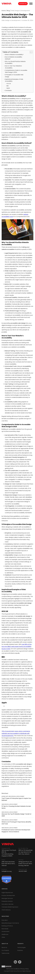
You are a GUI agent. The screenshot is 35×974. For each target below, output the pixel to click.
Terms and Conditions (13, 969)
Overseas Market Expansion (10, 907)
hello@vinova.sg (6, 871)
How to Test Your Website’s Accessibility (13, 67)
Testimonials (5, 953)
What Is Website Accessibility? (14, 54)
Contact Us (23, 3)
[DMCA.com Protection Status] (6, 966)
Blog (8, 10)
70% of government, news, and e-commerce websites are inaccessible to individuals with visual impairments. (16, 733)
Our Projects (5, 950)
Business (20, 950)
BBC (8, 86)
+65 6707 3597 (22, 871)
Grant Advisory (6, 910)
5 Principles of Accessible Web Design (14, 76)
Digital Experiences (7, 892)
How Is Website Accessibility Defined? (13, 58)
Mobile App (5, 796)
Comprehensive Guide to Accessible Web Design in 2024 (16, 71)
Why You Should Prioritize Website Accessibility (15, 62)
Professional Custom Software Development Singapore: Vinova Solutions (16, 831)
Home (4, 10)
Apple (8, 88)
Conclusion (8, 90)
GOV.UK (9, 83)
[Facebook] (20, 962)
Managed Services (7, 898)
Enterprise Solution (7, 901)
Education (5, 920)
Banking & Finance (7, 926)
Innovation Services (7, 904)
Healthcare (5, 934)
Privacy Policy (25, 969)
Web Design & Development (11, 20)
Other (3, 937)
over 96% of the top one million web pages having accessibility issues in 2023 (17, 646)
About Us (4, 947)
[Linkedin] (15, 962)
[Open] (30, 3)
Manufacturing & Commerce (10, 923)
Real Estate (5, 929)
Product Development (8, 895)
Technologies (22, 947)
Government (5, 931)
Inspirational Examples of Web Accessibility (14, 80)
